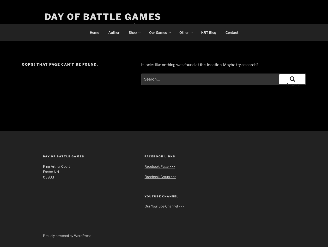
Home (94, 32)
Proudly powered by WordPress (67, 236)
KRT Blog (208, 32)
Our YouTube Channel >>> (164, 206)
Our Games (158, 32)
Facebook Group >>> (160, 177)
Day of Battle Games (103, 16)
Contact (231, 32)
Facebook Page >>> (160, 166)
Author (114, 32)
